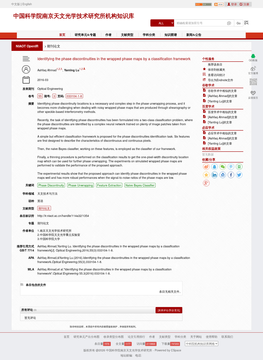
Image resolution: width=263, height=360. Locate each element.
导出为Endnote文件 (220, 80)
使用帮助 (211, 336)
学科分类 (149, 34)
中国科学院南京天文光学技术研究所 (129, 350)
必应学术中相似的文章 (222, 133)
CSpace (176, 350)
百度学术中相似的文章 (222, 112)
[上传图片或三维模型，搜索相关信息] (229, 23)
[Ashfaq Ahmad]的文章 (222, 96)
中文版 (15, 4)
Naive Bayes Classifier (140, 185)
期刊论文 (53, 46)
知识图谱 (171, 34)
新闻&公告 (193, 34)
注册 (246, 4)
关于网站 (196, 336)
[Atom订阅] (219, 4)
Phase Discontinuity (51, 185)
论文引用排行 (136, 336)
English (27, 4)
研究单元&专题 (85, 34)
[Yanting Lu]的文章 (220, 101)
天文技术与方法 (47, 193)
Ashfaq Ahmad (47, 70)
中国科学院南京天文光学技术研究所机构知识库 (73, 16)
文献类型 (127, 34)
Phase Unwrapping (80, 185)
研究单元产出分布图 (86, 336)
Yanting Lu (71, 70)
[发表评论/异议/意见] (169, 310)
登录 (234, 4)
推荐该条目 (215, 64)
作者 (108, 34)
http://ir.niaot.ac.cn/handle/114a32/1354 (63, 216)
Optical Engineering (50, 88)
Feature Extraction (109, 185)
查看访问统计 (216, 75)
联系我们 (227, 336)
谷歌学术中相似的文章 (222, 91)
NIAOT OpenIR (27, 46)
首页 (62, 34)
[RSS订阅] (203, 4)
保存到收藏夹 (216, 69)
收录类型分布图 (114, 336)
